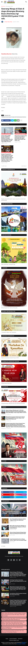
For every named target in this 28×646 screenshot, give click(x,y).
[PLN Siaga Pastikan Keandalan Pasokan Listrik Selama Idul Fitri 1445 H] (5, 582)
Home (7, 638)
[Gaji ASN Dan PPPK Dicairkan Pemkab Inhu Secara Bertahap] (5, 595)
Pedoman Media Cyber (14, 640)
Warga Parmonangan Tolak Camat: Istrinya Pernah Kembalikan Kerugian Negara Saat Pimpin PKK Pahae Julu (21, 138)
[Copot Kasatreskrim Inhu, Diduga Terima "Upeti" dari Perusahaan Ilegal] (5, 541)
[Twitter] (12, 120)
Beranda (3, 6)
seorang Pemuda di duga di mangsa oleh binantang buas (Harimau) (14, 116)
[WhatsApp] (15, 120)
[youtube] (14, 560)
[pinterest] (20, 560)
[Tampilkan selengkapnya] (21, 120)
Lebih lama (23, 165)
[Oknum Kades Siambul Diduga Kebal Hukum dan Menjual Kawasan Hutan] (5, 534)
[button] (2, 2)
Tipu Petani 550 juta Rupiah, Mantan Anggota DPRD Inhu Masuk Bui (18, 519)
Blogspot (24, 642)
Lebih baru (4, 165)
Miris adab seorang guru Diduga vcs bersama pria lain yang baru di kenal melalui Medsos (18, 527)
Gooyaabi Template (21, 643)
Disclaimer (20, 638)
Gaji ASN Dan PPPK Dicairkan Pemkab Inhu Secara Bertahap (18, 594)
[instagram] (17, 560)
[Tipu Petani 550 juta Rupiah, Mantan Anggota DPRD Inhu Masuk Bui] (5, 520)
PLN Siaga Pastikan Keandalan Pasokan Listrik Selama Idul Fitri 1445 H (18, 581)
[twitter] (11, 560)
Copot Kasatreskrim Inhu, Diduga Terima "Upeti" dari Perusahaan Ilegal (18, 539)
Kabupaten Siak (9, 6)
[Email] (18, 120)
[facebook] (8, 560)
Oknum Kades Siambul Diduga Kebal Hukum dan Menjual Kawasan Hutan (18, 533)
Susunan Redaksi (13, 638)
